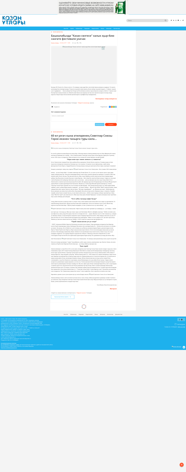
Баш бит (66, 28)
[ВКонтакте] (110, 107)
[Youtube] (178, 20)
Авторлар (108, 28)
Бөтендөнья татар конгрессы (106, 99)
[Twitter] (171, 20)
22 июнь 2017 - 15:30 (65, 143)
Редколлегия (95, 28)
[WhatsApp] (114, 107)
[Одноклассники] (112, 107)
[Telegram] (182, 20)
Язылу (102, 28)
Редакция (87, 28)
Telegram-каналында (83, 103)
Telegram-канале (81, 293)
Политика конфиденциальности (9, 347)
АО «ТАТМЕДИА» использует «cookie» (10, 344)
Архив (72, 28)
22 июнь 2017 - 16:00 (65, 43)
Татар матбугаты (58, 32)
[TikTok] (180, 20)
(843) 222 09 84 (181, 327)
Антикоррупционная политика (8, 343)
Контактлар (117, 28)
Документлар (118, 314)
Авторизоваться (100, 124)
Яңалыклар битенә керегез (61, 296)
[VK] (173, 20)
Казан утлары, (55, 43)
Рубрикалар (79, 28)
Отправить (110, 124)
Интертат (113, 289)
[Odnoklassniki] (176, 20)
